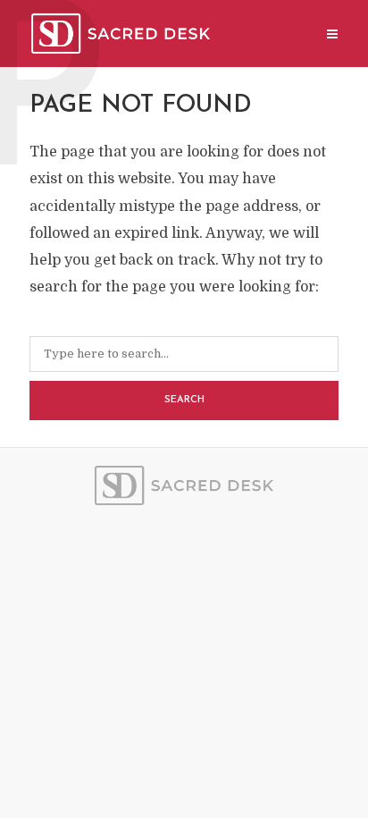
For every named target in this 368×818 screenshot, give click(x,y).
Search (184, 400)
